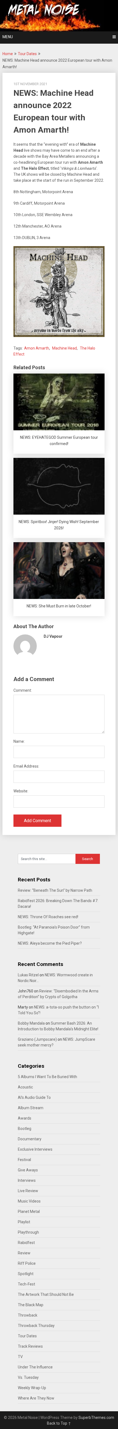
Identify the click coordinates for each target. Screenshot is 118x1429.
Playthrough (28, 1232)
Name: (19, 741)
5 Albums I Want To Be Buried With (47, 1077)
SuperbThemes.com (96, 1417)
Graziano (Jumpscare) (37, 1039)
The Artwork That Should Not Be (46, 1294)
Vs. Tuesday (28, 1377)
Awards (24, 1118)
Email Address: (26, 766)
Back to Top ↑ (59, 1423)
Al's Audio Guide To (34, 1097)
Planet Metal (29, 1211)
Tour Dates (27, 54)
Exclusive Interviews (35, 1149)
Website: (20, 791)
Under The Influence (35, 1367)
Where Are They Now (36, 1398)
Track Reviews (30, 1346)
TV (20, 1357)
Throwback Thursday (36, 1325)
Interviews (27, 1180)
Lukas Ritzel (28, 975)
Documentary (29, 1139)
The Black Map (30, 1305)
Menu (7, 37)
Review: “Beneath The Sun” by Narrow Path (55, 890)
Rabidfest (26, 1242)
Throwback (27, 1315)
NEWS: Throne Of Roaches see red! (48, 917)
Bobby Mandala (31, 1023)
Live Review (28, 1191)
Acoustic (25, 1087)
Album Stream (30, 1108)
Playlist (24, 1222)
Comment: (22, 690)
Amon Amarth (36, 348)
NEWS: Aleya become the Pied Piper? (50, 943)
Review (24, 1253)
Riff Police (27, 1263)
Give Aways (28, 1170)
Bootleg (24, 1128)
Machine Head (64, 348)
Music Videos (29, 1201)
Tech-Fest (26, 1284)
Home (7, 54)
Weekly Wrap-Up (32, 1388)
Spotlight (25, 1274)
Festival (24, 1159)
